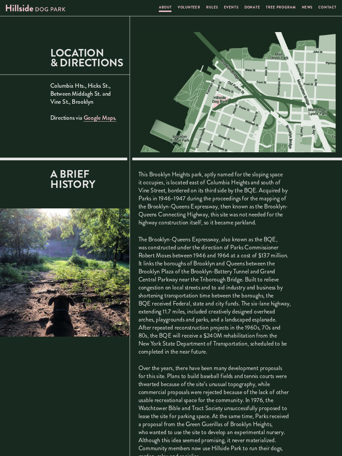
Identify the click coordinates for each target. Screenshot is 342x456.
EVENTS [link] (231, 7)
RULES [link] (212, 7)
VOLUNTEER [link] (189, 7)
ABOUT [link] (165, 7)
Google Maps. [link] (100, 117)
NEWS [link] (307, 7)
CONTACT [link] (328, 7)
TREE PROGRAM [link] (281, 7)
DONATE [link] (252, 7)
